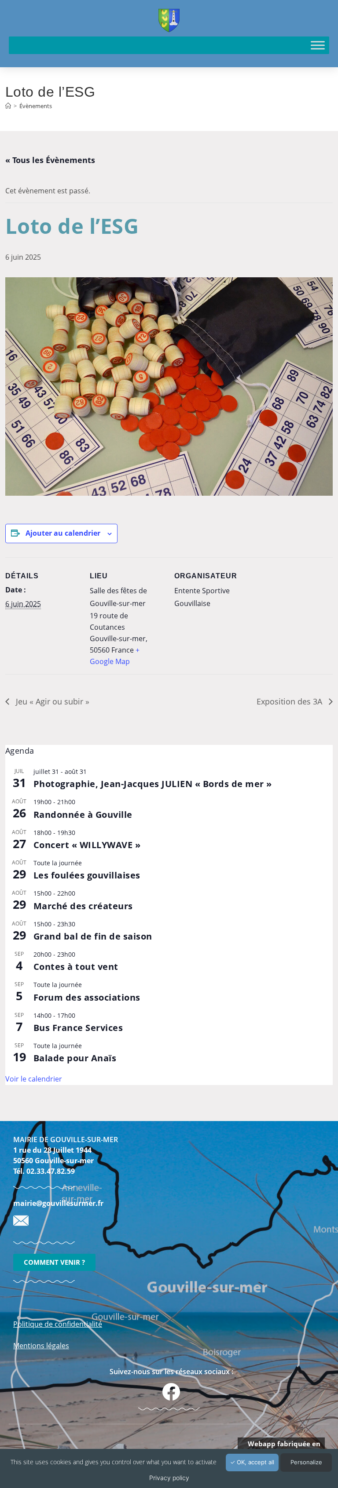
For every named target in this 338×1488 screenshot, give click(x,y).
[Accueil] (8, 106)
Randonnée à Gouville (82, 814)
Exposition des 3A (290, 701)
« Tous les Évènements (50, 160)
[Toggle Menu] (318, 45)
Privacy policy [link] (169, 1477)
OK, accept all (254, 1462)
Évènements (35, 106)
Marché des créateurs (83, 906)
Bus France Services (78, 1028)
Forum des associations (86, 997)
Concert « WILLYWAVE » (87, 845)
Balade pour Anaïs (75, 1058)
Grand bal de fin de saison (92, 936)
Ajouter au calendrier (63, 533)
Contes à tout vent (75, 967)
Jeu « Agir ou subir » (51, 701)
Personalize (306, 1462)
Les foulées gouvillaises (86, 875)
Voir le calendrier (33, 1079)
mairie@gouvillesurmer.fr (58, 1203)
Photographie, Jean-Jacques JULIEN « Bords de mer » (152, 784)
